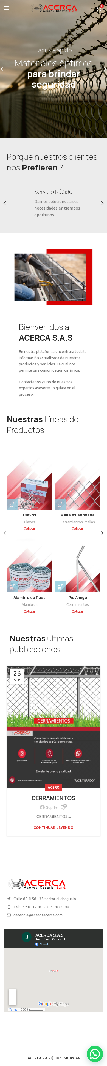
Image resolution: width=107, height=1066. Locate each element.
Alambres (30, 604)
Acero (54, 787)
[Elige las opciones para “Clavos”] (12, 504)
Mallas (90, 522)
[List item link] (53, 907)
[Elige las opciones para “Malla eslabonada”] (60, 504)
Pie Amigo (77, 597)
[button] (60, 586)
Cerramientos (71, 522)
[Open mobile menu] (6, 8)
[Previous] (5, 68)
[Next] (101, 68)
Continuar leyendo (53, 827)
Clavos (29, 514)
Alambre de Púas (29, 597)
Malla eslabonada (77, 514)
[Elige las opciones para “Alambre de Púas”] (12, 586)
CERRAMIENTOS (53, 798)
